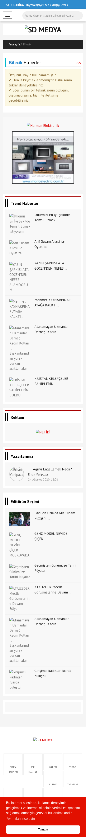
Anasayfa (14, 44)
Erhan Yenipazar (38, 474)
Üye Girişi (33, 5)
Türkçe (54, 5)
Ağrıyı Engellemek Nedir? (52, 469)
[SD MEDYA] (43, 739)
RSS (78, 63)
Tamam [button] (43, 829)
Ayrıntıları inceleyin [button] (21, 818)
